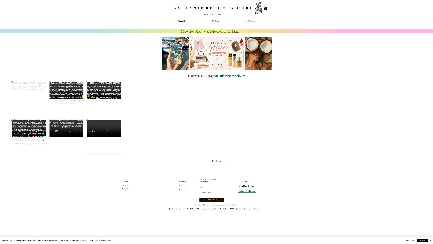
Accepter (422, 240)
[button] (265, 8)
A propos (125, 185)
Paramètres (410, 240)
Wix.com (234, 205)
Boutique (125, 181)
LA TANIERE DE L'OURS (213, 8)
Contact (125, 189)
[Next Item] (268, 54)
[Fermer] (430, 240)
